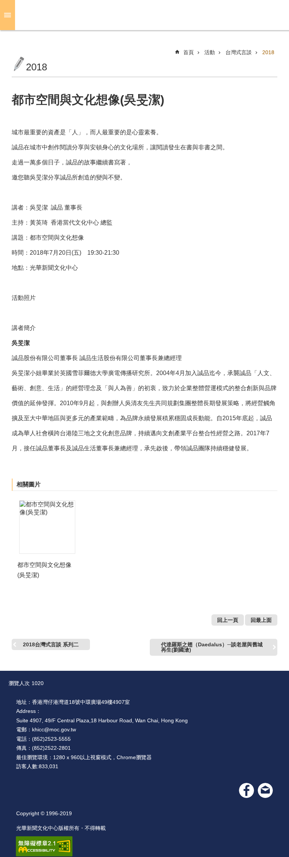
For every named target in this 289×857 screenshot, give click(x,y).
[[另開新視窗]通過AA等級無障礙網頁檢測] (44, 846)
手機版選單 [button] (7, 15)
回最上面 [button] (261, 620)
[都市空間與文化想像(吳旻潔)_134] (265, 790)
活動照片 (24, 298)
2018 (268, 52)
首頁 (188, 52)
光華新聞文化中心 (150, 15)
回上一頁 (227, 620)
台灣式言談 (238, 52)
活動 (209, 52)
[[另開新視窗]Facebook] (246, 790)
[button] (47, 527)
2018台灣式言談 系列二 (51, 644)
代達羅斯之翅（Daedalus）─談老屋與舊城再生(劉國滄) (212, 647)
